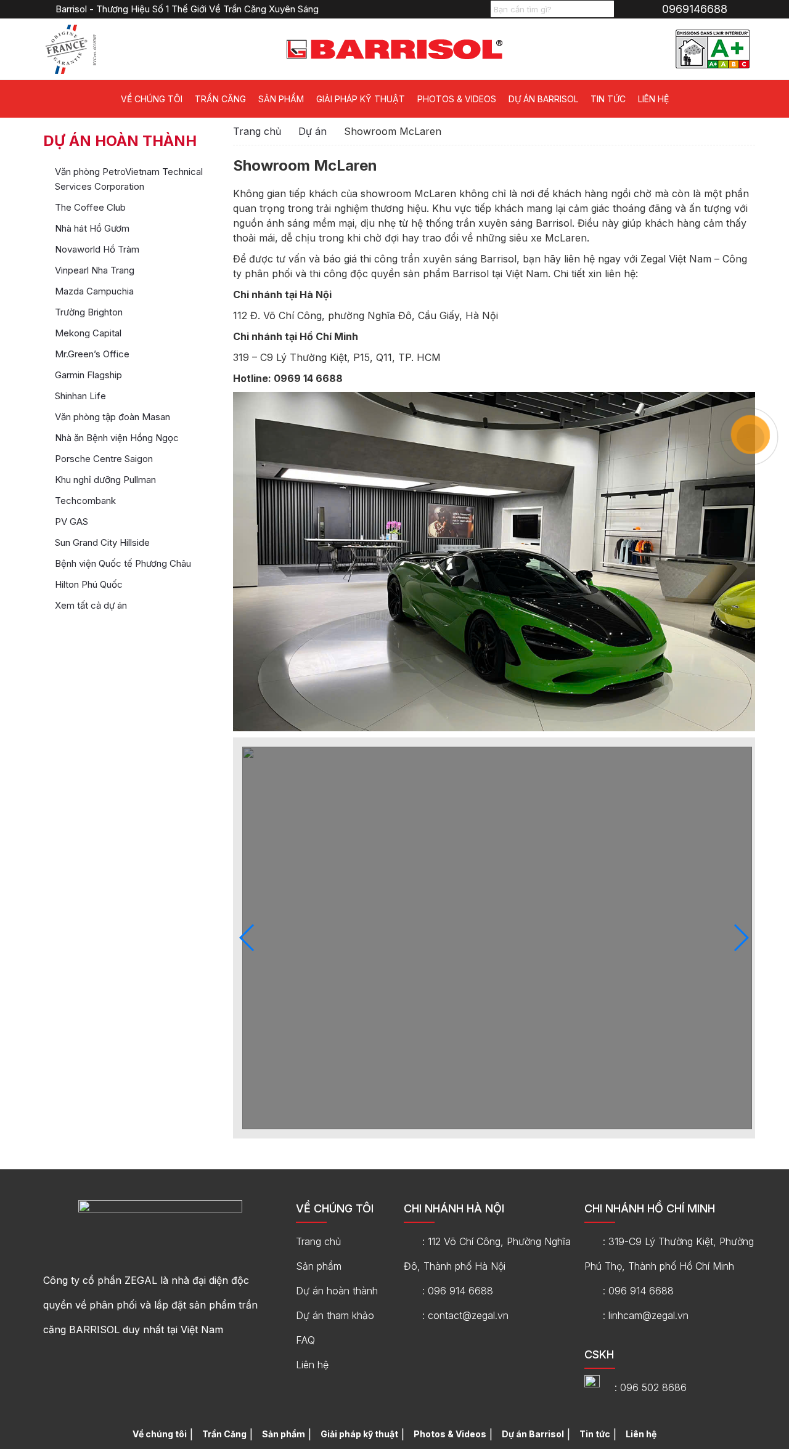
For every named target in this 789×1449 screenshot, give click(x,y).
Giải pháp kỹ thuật (360, 99)
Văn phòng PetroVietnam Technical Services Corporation (129, 179)
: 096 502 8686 (651, 1387)
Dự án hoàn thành (337, 1291)
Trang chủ (257, 131)
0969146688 (694, 8)
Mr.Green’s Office (92, 354)
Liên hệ (653, 99)
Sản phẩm (281, 99)
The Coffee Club (90, 207)
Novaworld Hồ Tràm (97, 249)
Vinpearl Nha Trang (94, 270)
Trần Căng (220, 99)
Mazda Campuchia (94, 291)
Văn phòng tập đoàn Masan (112, 417)
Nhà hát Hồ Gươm (92, 228)
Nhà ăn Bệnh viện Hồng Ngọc (117, 438)
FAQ (305, 1340)
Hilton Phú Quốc (89, 584)
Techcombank (85, 500)
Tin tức (608, 99)
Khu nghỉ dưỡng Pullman (105, 479)
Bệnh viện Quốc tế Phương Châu (123, 563)
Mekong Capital (88, 333)
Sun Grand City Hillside (102, 542)
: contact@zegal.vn (465, 1315)
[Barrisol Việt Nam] (394, 48)
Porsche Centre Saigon (104, 459)
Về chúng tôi (151, 99)
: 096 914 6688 (457, 1291)
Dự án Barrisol (543, 99)
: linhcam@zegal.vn (646, 1315)
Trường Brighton (89, 312)
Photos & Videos (456, 99)
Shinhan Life (80, 396)
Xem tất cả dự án (91, 605)
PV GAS (71, 521)
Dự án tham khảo (335, 1315)
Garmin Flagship (88, 375)
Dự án (312, 131)
